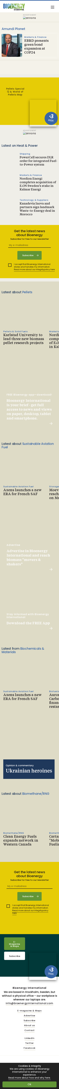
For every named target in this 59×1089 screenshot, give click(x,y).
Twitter (29, 1043)
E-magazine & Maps (29, 1010)
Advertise (29, 1015)
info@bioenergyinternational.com (29, 1003)
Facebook (29, 1048)
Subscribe (14, 956)
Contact (29, 1030)
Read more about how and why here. (29, 1077)
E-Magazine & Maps (14, 944)
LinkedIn (29, 1038)
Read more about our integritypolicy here (34, 269)
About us (29, 1025)
